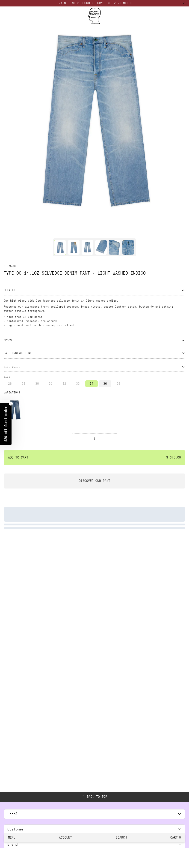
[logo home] (94, 16)
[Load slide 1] (72, 232)
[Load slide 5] (107, 232)
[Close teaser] (11, 404)
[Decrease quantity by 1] (67, 439)
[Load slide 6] (116, 232)
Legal (12, 814)
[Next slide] (184, 118)
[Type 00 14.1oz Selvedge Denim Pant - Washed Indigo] (14, 409)
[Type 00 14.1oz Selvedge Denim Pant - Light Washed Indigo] (60, 247)
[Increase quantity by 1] (122, 439)
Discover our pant (94, 480)
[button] (6, 424)
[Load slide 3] (90, 232)
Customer (15, 829)
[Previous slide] (5, 118)
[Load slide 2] (81, 232)
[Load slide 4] (98, 232)
